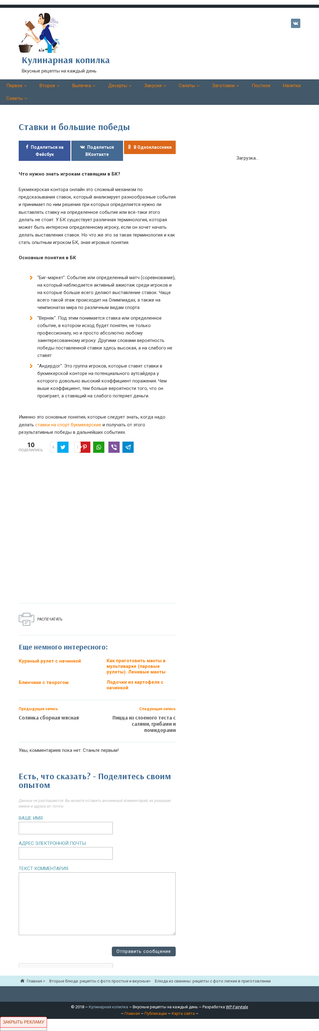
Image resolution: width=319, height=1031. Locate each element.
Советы (14, 98)
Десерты (117, 85)
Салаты (187, 85)
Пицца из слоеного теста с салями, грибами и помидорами (144, 723)
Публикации (156, 1013)
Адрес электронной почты (52, 843)
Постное (261, 85)
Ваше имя (31, 818)
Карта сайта (183, 1013)
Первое (14, 85)
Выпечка (81, 85)
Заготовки (223, 85)
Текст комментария (43, 868)
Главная (132, 1013)
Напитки (292, 85)
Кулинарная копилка (108, 1007)
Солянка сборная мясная (49, 717)
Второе (47, 85)
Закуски (153, 85)
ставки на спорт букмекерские (68, 425)
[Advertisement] (109, 529)
